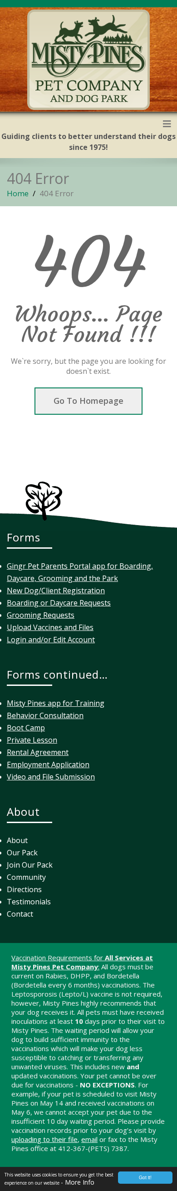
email (89, 1139)
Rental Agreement (38, 752)
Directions (24, 889)
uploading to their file (44, 1139)
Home (18, 193)
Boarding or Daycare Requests (59, 603)
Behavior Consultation (45, 715)
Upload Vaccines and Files (50, 627)
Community (26, 877)
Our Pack (22, 853)
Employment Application (48, 764)
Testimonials (29, 902)
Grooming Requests (40, 615)
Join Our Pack (30, 865)
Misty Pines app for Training (55, 703)
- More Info (77, 1182)
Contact (20, 914)
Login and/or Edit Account (51, 640)
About (17, 840)
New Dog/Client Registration (56, 591)
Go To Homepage (88, 400)
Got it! (145, 1177)
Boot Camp (26, 728)
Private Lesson (32, 740)
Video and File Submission (51, 777)
